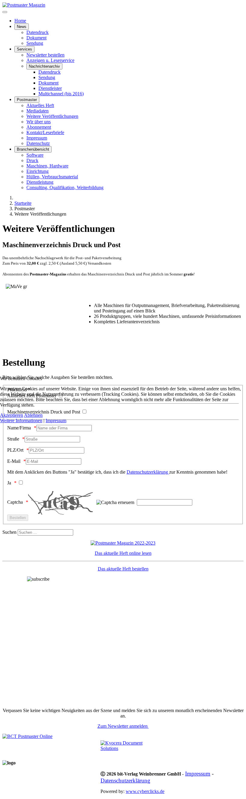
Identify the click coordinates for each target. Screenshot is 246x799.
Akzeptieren (11, 415)
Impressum (56, 420)
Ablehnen (33, 415)
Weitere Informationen (21, 420)
